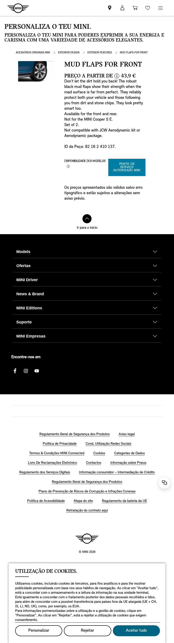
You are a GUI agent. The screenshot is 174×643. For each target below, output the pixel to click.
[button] (122, 8)
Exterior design (69, 52)
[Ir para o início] (87, 218)
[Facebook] (15, 371)
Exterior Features (99, 52)
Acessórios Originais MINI (33, 52)
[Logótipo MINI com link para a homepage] (87, 538)
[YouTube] (36, 371)
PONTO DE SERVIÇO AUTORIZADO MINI (126, 167)
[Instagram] (25, 371)
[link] (109, 8)
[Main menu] (160, 8)
